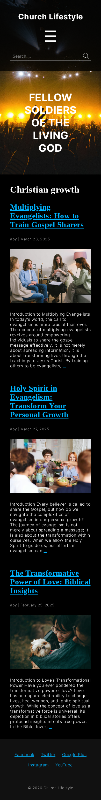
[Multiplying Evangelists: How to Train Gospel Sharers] (50, 301)
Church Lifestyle (50, 16)
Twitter (48, 754)
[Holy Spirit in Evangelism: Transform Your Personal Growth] (50, 491)
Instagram (38, 764)
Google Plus (74, 754)
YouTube (64, 764)
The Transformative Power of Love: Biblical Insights (50, 582)
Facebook (24, 754)
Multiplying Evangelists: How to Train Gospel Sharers (47, 216)
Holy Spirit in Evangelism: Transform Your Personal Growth (39, 401)
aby (13, 239)
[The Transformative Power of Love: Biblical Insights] (50, 667)
